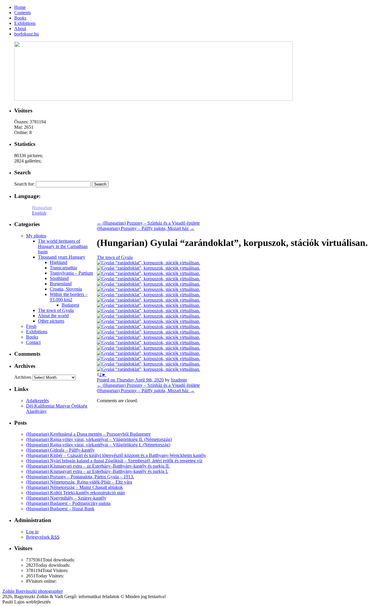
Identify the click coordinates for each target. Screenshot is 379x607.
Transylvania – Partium (71, 273)
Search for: (24, 183)
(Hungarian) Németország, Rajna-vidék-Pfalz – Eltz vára (79, 481)
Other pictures (51, 320)
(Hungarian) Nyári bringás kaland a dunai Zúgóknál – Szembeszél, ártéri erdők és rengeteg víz (114, 460)
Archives (22, 377)
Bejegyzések (43, 537)
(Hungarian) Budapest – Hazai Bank (60, 508)
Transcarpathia (63, 267)
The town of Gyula (115, 257)
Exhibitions (36, 331)
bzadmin (179, 379)
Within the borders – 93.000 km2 (69, 297)
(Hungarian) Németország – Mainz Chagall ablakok (74, 487)
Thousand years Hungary (61, 257)
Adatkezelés (37, 400)
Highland (58, 262)
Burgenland (61, 283)
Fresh (31, 326)
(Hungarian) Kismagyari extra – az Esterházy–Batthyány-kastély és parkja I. (97, 471)
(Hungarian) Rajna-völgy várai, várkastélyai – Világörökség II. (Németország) (99, 439)
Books (32, 336)
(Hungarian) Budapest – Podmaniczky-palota (68, 503)
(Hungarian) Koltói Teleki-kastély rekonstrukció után (75, 492)
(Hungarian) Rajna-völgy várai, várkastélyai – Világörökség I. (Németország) (98, 444)
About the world (53, 315)
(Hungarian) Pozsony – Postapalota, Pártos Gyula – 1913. (80, 476)
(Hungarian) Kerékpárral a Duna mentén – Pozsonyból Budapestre (88, 434)
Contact (33, 342)
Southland (59, 278)
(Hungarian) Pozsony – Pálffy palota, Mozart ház (146, 228)
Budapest (70, 304)
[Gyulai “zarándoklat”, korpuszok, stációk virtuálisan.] (148, 262)
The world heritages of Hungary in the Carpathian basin (63, 246)
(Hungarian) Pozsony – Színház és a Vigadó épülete (148, 223)
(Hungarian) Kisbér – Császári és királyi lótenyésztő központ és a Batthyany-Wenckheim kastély (116, 455)
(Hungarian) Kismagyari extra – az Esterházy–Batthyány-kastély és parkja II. (98, 465)
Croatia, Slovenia (66, 289)
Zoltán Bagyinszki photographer (32, 591)
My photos (36, 235)
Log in (32, 531)
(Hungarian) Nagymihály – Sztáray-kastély (66, 497)
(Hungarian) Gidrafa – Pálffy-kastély (60, 450)
